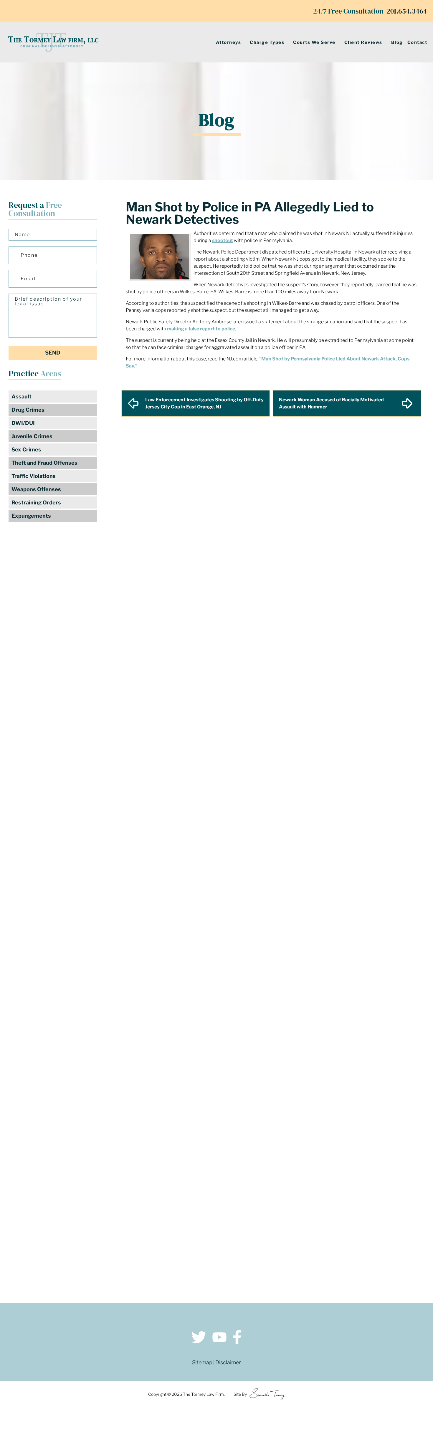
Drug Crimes (27, 410)
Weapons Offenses (36, 489)
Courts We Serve (314, 42)
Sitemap (202, 1362)
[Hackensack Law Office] (114, 1251)
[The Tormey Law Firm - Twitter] (198, 1338)
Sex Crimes (26, 449)
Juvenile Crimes (31, 436)
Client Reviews (363, 42)
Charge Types (267, 42)
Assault (21, 396)
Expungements (31, 516)
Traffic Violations (33, 476)
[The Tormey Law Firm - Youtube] (219, 1338)
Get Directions (114, 1205)
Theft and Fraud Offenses (44, 463)
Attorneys (228, 42)
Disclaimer (228, 1362)
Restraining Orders (36, 502)
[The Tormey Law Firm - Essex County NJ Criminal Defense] (53, 42)
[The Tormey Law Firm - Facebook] (237, 1338)
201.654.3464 (406, 11)
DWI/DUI (23, 423)
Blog (397, 42)
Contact (417, 42)
